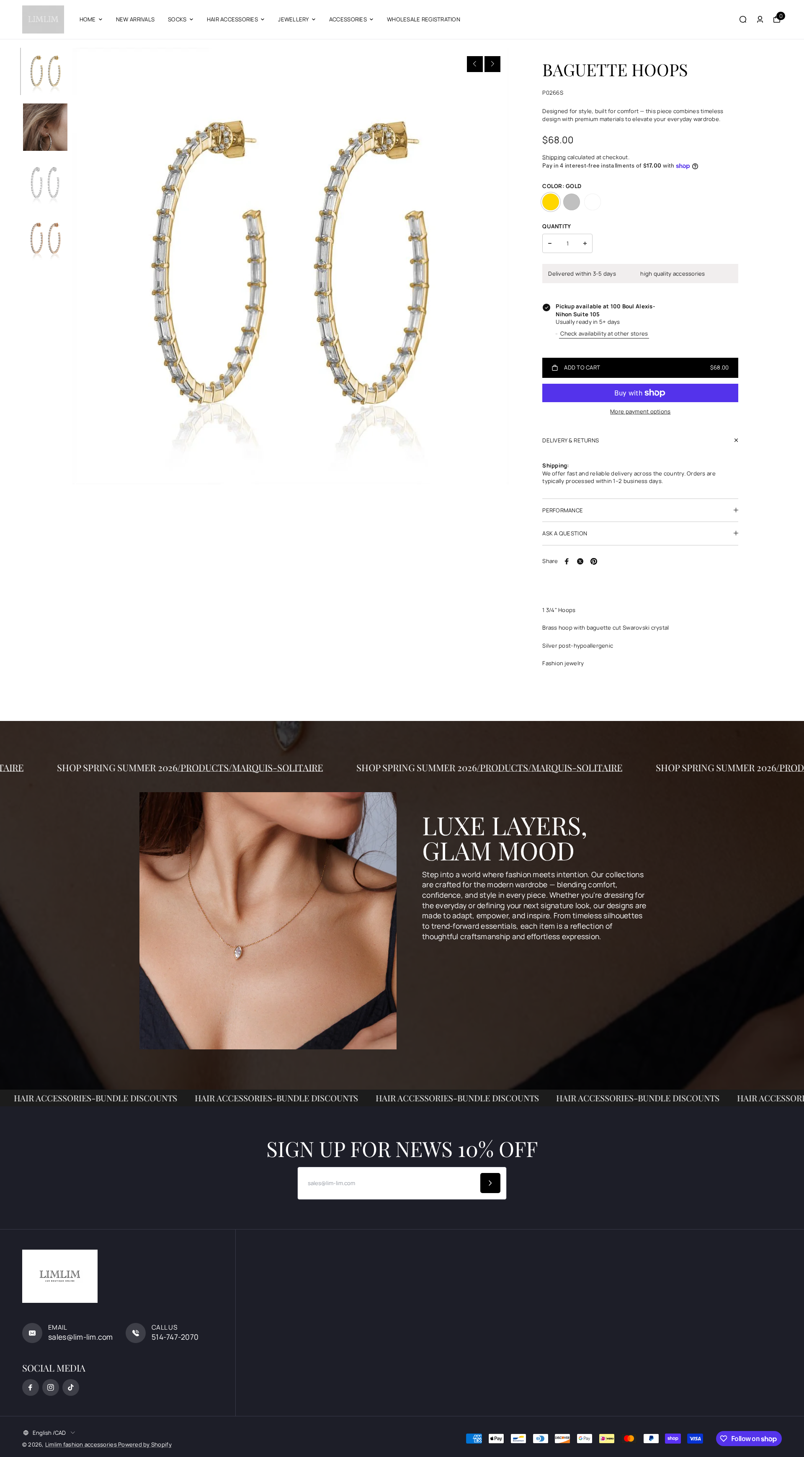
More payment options (640, 411)
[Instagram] (50, 1387)
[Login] (760, 19)
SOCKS (177, 19)
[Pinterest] (594, 561)
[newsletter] (490, 1183)
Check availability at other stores (604, 333)
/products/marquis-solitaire (320, 767)
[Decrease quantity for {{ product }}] (550, 243)
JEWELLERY (293, 19)
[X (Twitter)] (580, 561)
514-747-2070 (175, 1337)
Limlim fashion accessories (81, 1444)
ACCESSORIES (348, 19)
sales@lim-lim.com (80, 1337)
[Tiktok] (70, 1387)
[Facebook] (567, 561)
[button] (475, 64)
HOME (88, 19)
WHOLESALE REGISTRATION (423, 19)
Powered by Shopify (145, 1444)
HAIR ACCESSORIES (232, 19)
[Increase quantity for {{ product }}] (585, 243)
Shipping (554, 157)
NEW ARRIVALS (135, 19)
